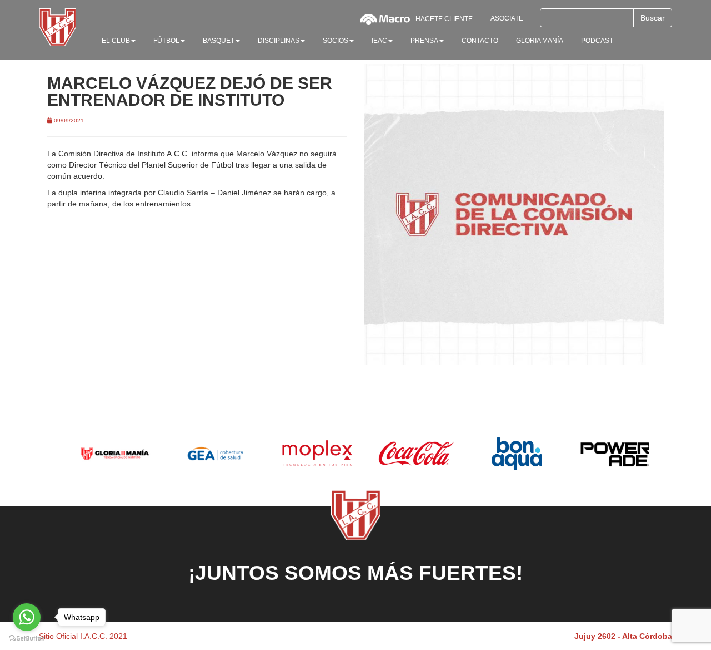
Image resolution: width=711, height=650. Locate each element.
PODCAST (597, 41)
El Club (116, 41)
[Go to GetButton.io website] (26, 638)
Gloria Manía (539, 41)
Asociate (506, 18)
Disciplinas (278, 41)
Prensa (424, 41)
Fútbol (166, 41)
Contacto (480, 41)
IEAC (379, 41)
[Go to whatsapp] (27, 617)
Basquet (218, 41)
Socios (335, 41)
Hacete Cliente (444, 19)
